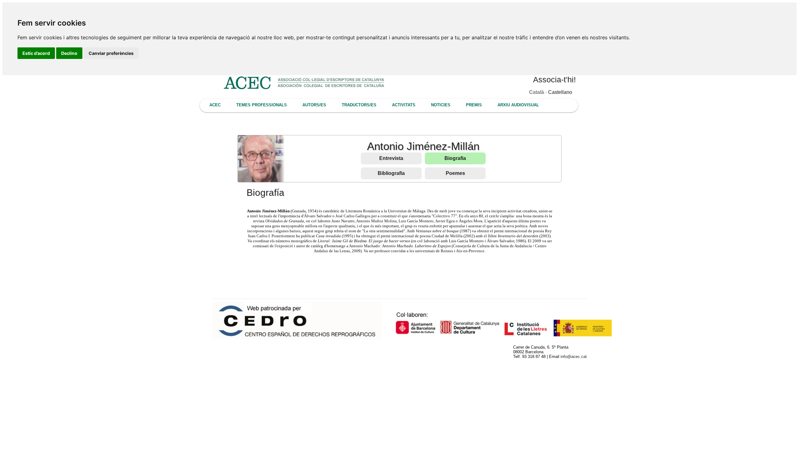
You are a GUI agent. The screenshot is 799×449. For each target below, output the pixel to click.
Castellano (560, 92)
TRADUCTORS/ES (359, 105)
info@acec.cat (574, 356)
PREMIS (474, 105)
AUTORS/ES (314, 105)
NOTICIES (440, 105)
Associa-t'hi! (554, 79)
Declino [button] (69, 53)
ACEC (215, 105)
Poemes (455, 173)
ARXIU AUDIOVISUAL (518, 105)
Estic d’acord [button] (36, 53)
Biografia (455, 158)
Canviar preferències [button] (111, 53)
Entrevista (391, 158)
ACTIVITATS (403, 105)
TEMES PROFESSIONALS (261, 105)
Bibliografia (391, 173)
